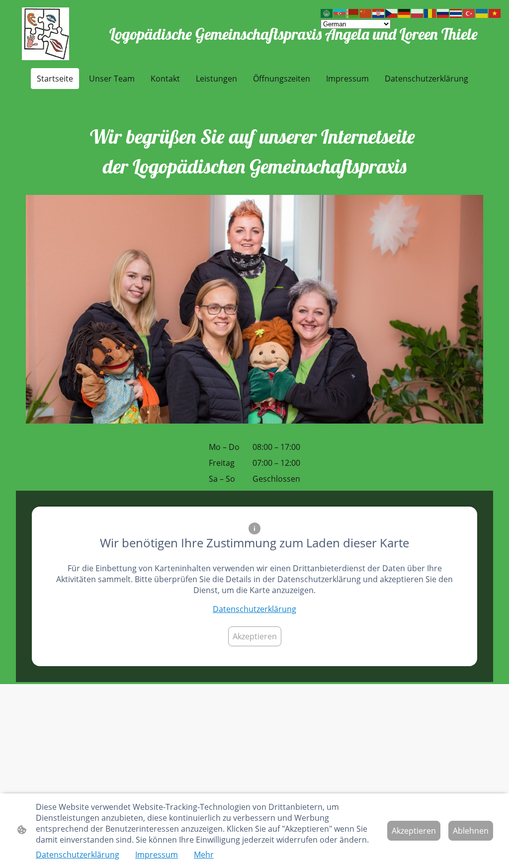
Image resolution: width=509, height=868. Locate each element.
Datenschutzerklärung (254, 609)
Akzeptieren (255, 636)
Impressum (156, 854)
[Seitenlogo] (45, 33)
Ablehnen (471, 830)
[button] (327, 12)
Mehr (204, 854)
